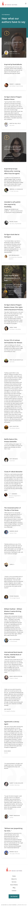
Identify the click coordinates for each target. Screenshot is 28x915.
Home (14, 876)
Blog (14, 887)
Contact (14, 890)
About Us (14, 879)
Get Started (14, 896)
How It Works (14, 885)
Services (14, 882)
